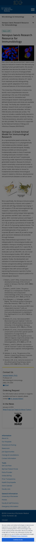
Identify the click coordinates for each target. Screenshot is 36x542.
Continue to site (18, 540)
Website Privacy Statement (19, 536)
